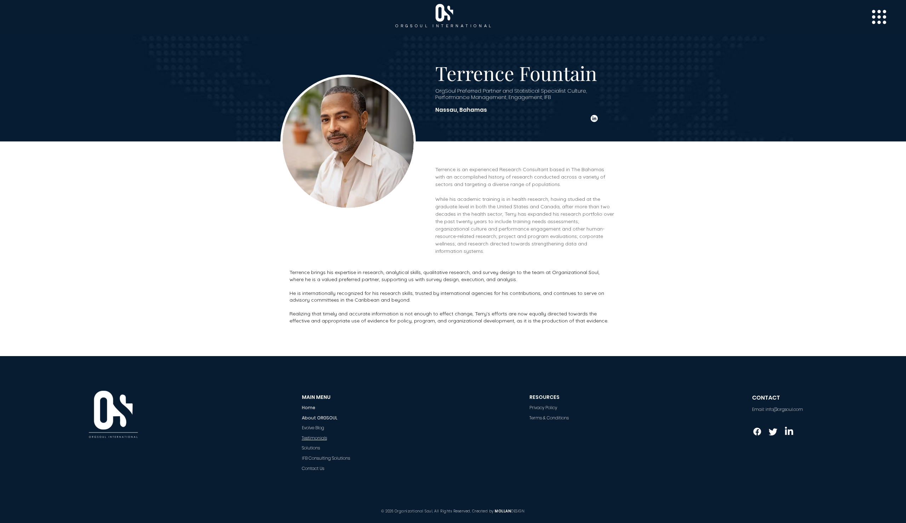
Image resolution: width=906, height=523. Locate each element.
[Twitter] (773, 431)
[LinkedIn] (594, 118)
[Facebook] (757, 431)
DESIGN (517, 511)
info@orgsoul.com (784, 409)
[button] (879, 17)
